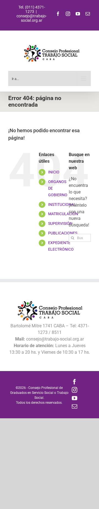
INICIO (53, 172)
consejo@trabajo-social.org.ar (31, 18)
